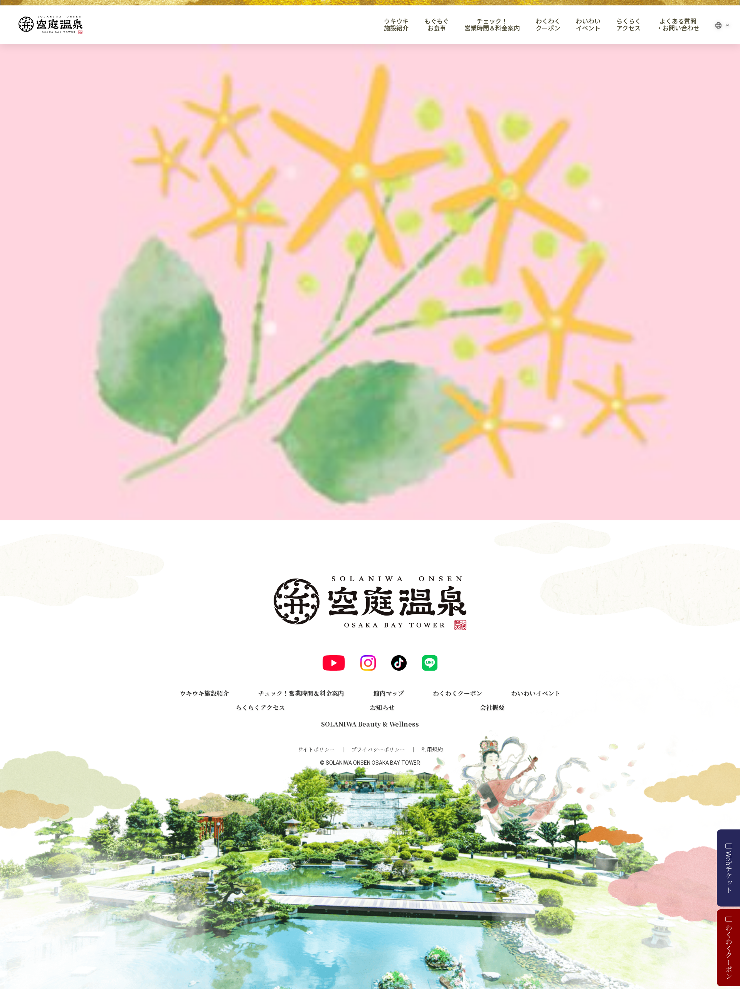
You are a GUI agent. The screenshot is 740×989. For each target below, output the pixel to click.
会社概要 (492, 707)
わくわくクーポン (548, 24)
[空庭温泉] (50, 25)
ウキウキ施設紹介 (396, 24)
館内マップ (388, 693)
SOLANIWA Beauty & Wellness (370, 724)
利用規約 (432, 749)
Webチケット (729, 872)
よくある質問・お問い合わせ (678, 24)
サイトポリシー (316, 749)
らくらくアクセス (628, 24)
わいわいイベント (588, 24)
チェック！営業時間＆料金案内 (492, 24)
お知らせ (382, 707)
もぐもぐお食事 (436, 24)
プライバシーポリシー (378, 749)
